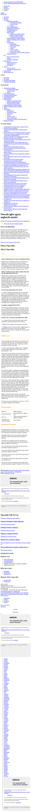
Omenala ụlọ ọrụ (11, 63)
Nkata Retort (13, 44)
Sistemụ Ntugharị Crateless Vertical (16, 38)
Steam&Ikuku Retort (12, 29)
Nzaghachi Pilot (11, 31)
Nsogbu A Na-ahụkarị (12, 59)
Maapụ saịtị (17, 591)
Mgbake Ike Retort (11, 54)
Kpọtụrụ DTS (7, 71)
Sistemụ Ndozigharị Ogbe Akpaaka (16, 39)
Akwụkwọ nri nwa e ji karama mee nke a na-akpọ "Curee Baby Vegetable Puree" (16, 134)
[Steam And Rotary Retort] (8, 524)
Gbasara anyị (7, 61)
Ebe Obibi (6, 17)
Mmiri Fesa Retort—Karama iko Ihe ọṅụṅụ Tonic (16, 190)
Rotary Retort (10, 32)
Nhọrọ (8, 41)
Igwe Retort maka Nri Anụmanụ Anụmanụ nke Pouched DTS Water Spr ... (15, 175)
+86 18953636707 (16, 2)
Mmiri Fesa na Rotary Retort (17, 34)
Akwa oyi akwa (14, 49)
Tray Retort (13, 46)
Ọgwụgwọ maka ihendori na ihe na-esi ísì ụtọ (15, 193)
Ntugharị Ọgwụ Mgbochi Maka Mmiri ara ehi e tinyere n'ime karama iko (16, 181)
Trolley (12, 48)
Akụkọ (5, 66)
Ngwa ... (12, 25)
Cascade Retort (14, 24)
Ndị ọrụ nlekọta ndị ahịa (13, 56)
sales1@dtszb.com (18, 3)
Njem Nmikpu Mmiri (12, 27)
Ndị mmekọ (10, 65)
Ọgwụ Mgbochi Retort (6, 592)
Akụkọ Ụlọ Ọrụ (11, 68)
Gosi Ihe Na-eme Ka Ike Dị (14, 69)
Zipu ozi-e (3, 606)
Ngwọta (6, 18)
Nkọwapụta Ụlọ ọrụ (12, 62)
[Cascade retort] (6, 550)
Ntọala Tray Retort (15, 45)
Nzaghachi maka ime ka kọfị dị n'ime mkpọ (15, 185)
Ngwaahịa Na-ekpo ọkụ (7, 591)
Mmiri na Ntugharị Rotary (16, 35)
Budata (9, 58)
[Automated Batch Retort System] (10, 518)
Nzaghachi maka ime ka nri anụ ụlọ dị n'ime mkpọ (16, 196)
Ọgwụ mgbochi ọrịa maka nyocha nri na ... (15, 547)
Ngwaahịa (6, 20)
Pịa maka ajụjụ (4, 588)
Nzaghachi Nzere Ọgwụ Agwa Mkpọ (13, 187)
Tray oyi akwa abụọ (15, 51)
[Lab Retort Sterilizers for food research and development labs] (15, 544)
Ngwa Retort (10, 42)
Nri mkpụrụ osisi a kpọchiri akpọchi (13, 160)
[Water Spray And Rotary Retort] (8, 536)
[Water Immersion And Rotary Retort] (8, 530)
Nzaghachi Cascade (9, 473)
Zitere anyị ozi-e (5, 242)
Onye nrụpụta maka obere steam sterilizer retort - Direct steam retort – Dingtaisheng (15, 471)
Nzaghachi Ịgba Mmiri (12, 21)
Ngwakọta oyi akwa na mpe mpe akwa (20, 52)
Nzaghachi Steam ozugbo (13, 28)
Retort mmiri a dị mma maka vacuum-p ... (14, 146)
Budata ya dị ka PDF (14, 242)
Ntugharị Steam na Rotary (16, 37)
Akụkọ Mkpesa (16, 592)
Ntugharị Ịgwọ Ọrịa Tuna (10, 204)
